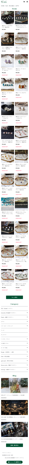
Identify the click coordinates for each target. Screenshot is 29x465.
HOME (2, 6)
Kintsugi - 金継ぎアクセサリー (8, 369)
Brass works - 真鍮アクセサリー (9, 365)
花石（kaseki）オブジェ (7, 308)
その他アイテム (4, 343)
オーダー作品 (4, 347)
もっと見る (14, 297)
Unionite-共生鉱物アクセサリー (8, 313)
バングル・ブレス (5, 339)
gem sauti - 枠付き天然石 (7, 361)
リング (2, 330)
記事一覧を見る (14, 445)
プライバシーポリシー (6, 452)
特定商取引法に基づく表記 (7, 455)
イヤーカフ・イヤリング (7, 326)
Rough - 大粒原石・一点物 (7, 352)
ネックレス (3, 334)
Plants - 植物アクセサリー (7, 317)
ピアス (2, 321)
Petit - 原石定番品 (10, 6)
